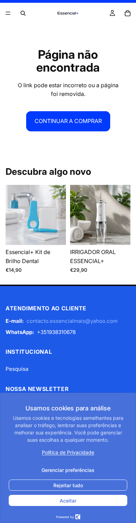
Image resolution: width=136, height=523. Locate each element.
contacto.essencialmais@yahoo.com (72, 321)
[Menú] (8, 13)
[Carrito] (127, 13)
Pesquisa (17, 369)
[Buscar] (23, 13)
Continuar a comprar (68, 120)
